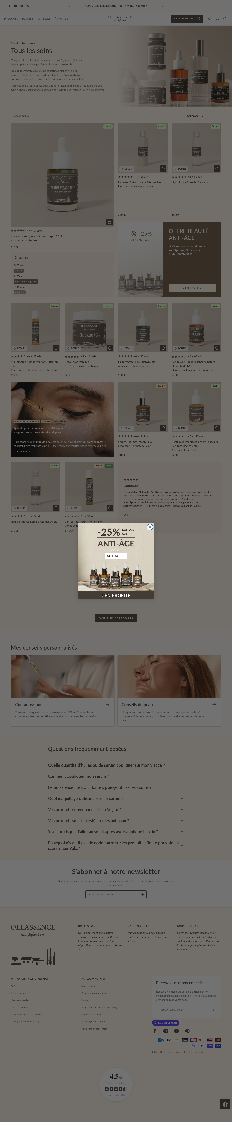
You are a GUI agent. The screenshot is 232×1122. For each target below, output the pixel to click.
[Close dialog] (150, 527)
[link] (116, 561)
